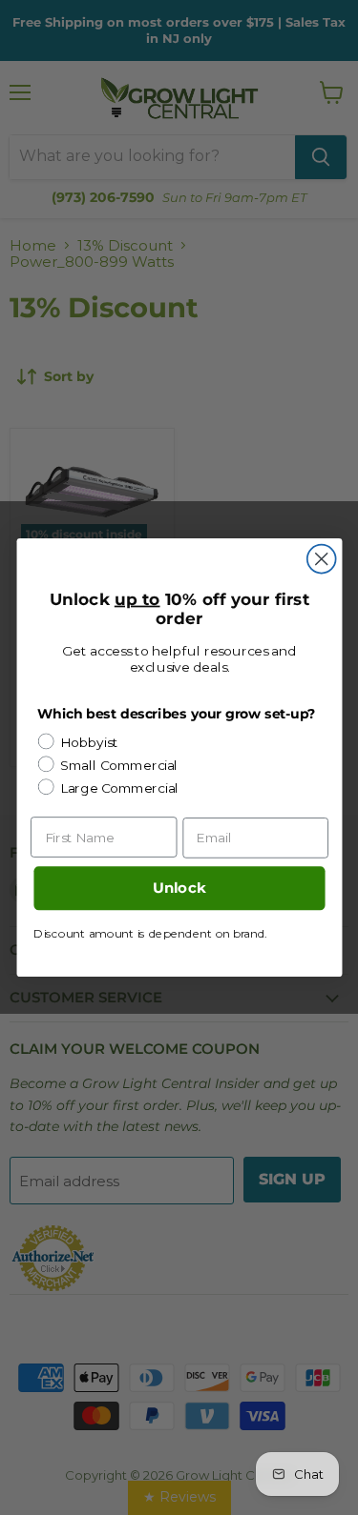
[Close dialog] (320, 559)
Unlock (178, 888)
